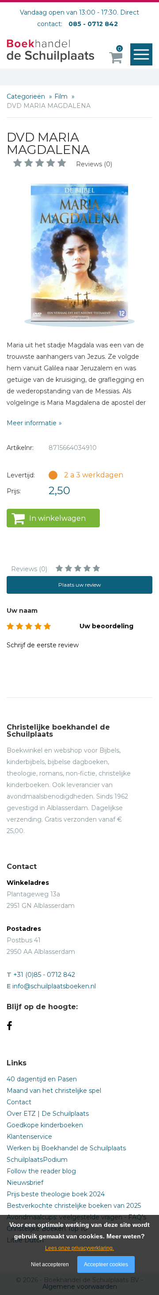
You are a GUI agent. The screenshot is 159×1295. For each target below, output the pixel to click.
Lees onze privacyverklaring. (79, 1248)
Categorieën (27, 96)
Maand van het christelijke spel (54, 1091)
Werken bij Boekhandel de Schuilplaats (66, 1148)
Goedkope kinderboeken (45, 1125)
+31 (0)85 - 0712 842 (44, 975)
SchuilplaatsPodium (37, 1160)
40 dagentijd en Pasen (42, 1079)
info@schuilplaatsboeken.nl (54, 986)
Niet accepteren (50, 1264)
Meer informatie (32, 423)
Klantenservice (29, 1137)
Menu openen (141, 54)
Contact (19, 1102)
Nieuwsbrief (25, 1183)
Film (61, 96)
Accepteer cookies (106, 1264)
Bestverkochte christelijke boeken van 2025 (74, 1206)
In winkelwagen (57, 518)
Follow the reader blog (41, 1171)
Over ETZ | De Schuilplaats (48, 1114)
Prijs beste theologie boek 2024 (56, 1194)
